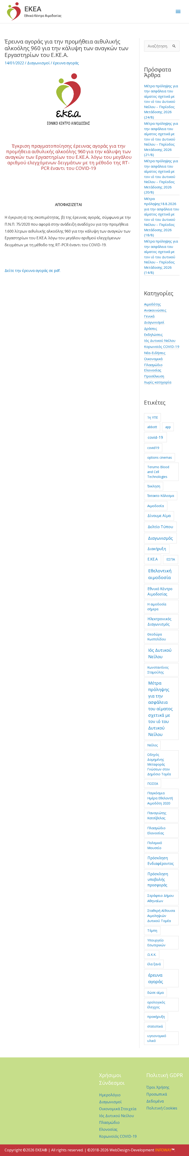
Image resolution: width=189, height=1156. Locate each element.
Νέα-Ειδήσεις (154, 352)
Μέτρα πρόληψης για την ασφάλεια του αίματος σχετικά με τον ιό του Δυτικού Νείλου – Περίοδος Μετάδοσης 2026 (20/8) (161, 176)
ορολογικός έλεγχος (156, 1004)
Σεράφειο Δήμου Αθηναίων (160, 898)
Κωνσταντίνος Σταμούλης (157, 669)
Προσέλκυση (154, 376)
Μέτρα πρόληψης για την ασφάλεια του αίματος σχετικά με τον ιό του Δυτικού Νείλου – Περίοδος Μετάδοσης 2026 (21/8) (161, 139)
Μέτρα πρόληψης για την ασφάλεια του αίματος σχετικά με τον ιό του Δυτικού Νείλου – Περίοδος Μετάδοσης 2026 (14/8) (161, 257)
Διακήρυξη (157, 548)
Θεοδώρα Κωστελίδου (156, 636)
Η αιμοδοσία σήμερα (156, 606)
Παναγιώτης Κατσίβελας (156, 815)
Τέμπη (152, 930)
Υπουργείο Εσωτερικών (156, 942)
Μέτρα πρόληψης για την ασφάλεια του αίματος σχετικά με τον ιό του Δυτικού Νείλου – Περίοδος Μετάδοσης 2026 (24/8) (161, 101)
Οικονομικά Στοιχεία (117, 1108)
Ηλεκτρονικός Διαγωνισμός (159, 621)
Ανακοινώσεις (155, 310)
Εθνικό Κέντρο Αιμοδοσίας (160, 591)
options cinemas (159, 457)
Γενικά (149, 316)
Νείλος (152, 745)
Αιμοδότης (152, 304)
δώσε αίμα (155, 992)
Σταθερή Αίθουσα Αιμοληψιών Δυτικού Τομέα (161, 915)
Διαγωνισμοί (38, 62)
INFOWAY (163, 1150)
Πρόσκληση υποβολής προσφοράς (158, 879)
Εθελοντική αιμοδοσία (159, 574)
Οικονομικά (153, 358)
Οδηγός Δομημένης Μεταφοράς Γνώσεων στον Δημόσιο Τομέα (159, 764)
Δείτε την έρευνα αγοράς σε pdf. (32, 270)
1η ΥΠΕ (152, 417)
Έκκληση (153, 486)
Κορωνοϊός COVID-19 (161, 346)
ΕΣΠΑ (170, 559)
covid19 (153, 447)
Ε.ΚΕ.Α (153, 559)
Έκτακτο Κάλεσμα (160, 495)
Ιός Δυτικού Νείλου (159, 340)
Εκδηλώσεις (153, 334)
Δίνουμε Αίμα (159, 515)
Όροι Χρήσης (157, 1087)
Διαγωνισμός (160, 538)
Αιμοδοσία (155, 505)
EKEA (32, 9)
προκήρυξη (156, 1016)
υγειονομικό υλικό (156, 1038)
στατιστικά (155, 1026)
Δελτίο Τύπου (160, 526)
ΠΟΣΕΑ (152, 783)
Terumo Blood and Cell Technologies (158, 472)
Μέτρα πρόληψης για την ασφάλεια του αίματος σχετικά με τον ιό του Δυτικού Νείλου (160, 708)
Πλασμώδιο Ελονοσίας (156, 830)
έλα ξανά (154, 964)
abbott (152, 427)
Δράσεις (150, 328)
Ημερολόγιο (110, 1094)
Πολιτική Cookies (161, 1108)
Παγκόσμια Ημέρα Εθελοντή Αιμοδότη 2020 (160, 798)
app (168, 427)
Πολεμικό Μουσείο (154, 845)
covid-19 (155, 437)
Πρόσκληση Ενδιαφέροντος (161, 860)
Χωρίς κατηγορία (157, 382)
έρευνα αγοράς (66, 62)
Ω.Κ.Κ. (151, 954)
